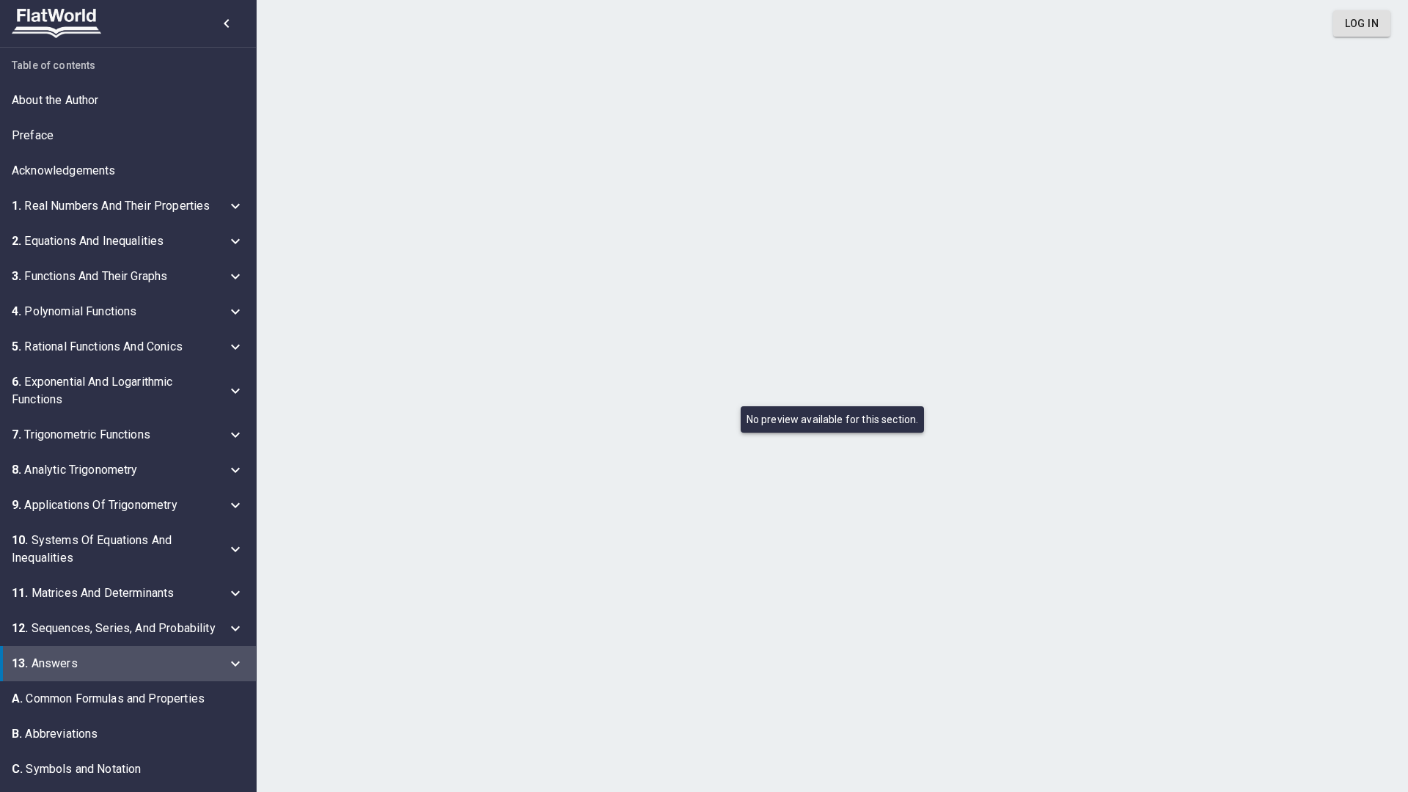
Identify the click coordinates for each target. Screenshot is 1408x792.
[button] (128, 100)
